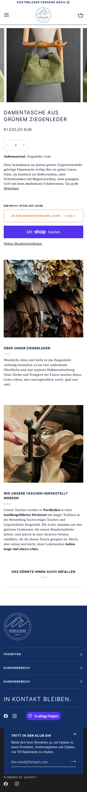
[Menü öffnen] (11, 15)
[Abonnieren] (72, 761)
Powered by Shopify (20, 777)
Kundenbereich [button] (17, 668)
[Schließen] (77, 734)
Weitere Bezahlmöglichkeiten (23, 243)
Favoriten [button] (12, 654)
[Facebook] (6, 716)
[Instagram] (15, 716)
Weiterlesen (11, 188)
